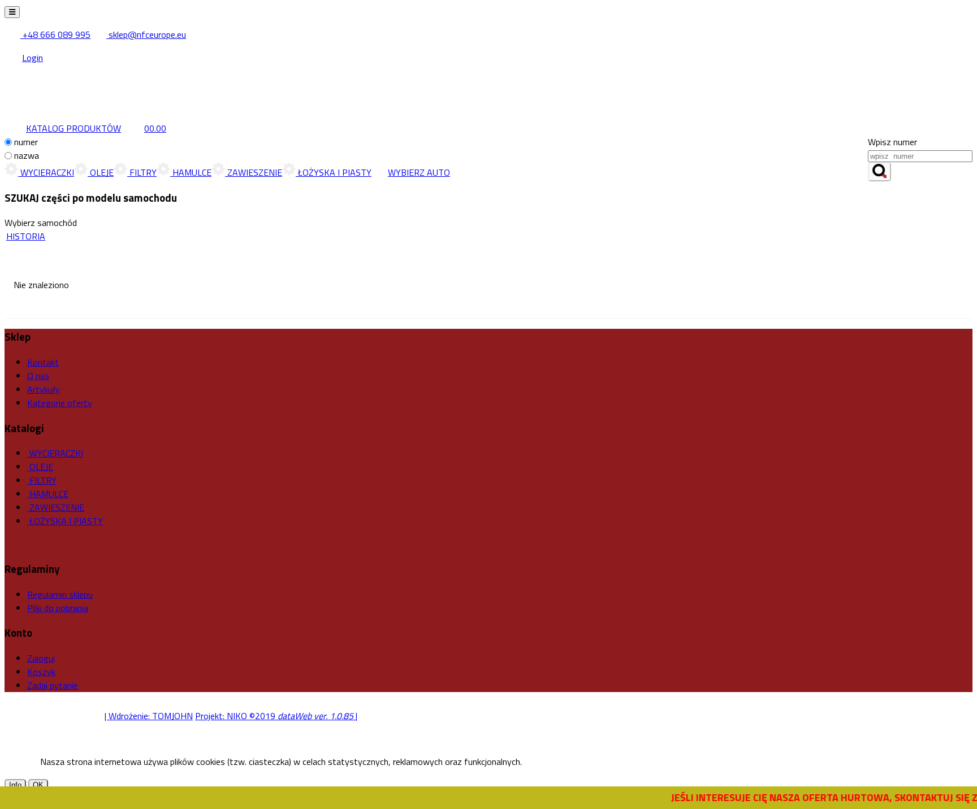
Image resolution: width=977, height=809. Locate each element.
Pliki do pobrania (57, 608)
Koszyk (41, 671)
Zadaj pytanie (52, 685)
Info (15, 785)
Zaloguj (41, 658)
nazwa (26, 155)
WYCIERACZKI (46, 172)
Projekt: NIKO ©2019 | (276, 716)
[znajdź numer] (879, 171)
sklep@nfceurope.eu (146, 34)
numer (26, 142)
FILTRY (142, 172)
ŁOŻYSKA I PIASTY (333, 172)
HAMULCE (190, 172)
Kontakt (43, 362)
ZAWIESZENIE (253, 172)
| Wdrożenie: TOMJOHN (149, 716)
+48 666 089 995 (55, 34)
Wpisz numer (892, 142)
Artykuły (43, 389)
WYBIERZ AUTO (419, 172)
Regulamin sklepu (60, 594)
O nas (38, 375)
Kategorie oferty (59, 403)
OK (38, 785)
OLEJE (101, 172)
